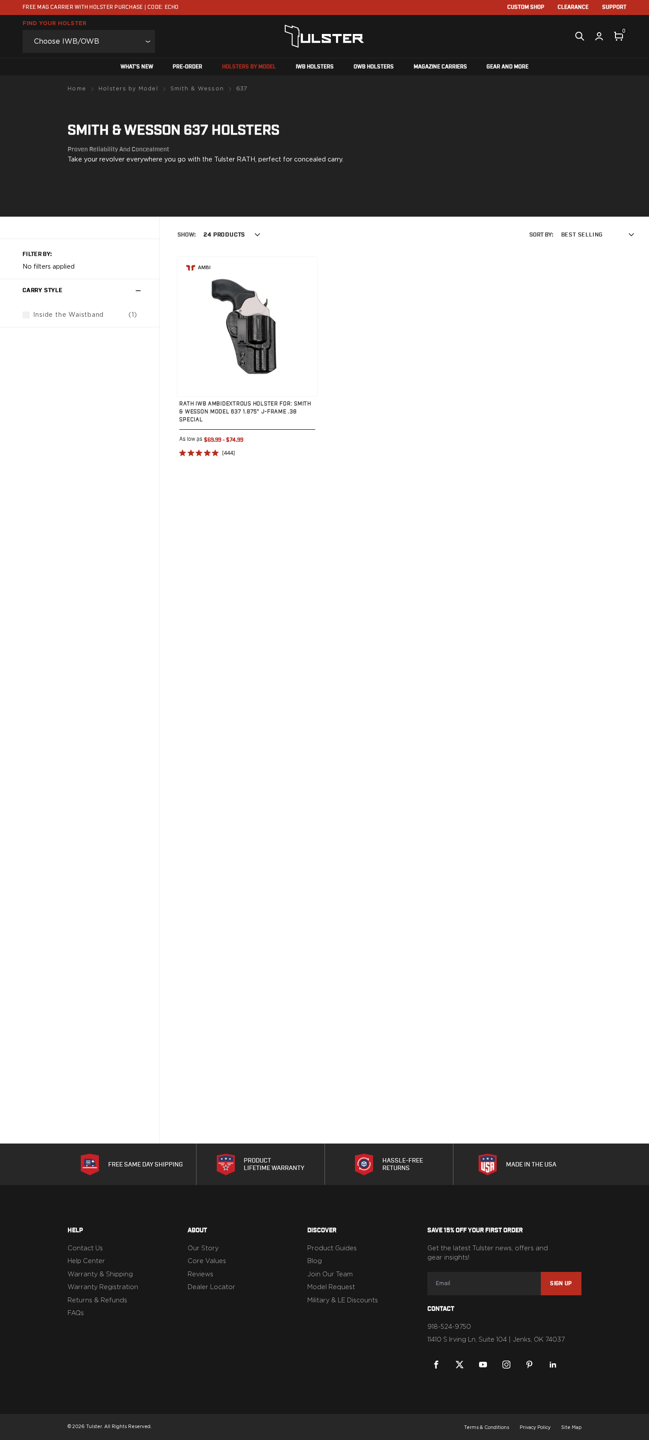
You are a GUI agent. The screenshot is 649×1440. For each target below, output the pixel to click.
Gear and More (507, 66)
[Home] (324, 36)
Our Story (203, 1248)
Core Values (207, 1261)
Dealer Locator (211, 1287)
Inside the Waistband (68, 315)
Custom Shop (525, 7)
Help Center (86, 1261)
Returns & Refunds (97, 1301)
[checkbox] (26, 315)
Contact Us (85, 1248)
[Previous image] (193, 327)
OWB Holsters (374, 66)
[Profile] (599, 36)
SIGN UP (561, 1283)
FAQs (76, 1313)
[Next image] (301, 327)
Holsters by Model (249, 66)
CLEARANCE (573, 7)
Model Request (331, 1287)
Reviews (200, 1274)
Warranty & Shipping (100, 1274)
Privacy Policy (535, 1427)
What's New (137, 66)
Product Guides (332, 1248)
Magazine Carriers (440, 66)
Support (614, 7)
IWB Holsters (315, 66)
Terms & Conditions (486, 1427)
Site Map (571, 1427)
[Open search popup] (580, 36)
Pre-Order (187, 66)
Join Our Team (330, 1274)
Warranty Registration (103, 1287)
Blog (314, 1261)
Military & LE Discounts (342, 1301)
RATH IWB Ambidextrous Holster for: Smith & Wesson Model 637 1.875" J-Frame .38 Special (245, 412)
